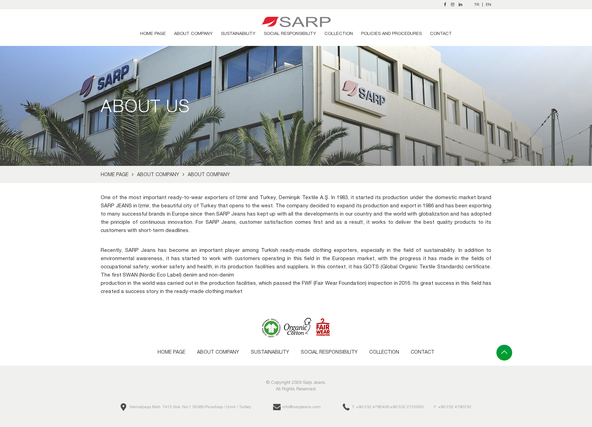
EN (488, 4)
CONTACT (441, 33)
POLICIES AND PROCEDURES (391, 33)
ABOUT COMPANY (193, 33)
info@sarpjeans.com (301, 406)
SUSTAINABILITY (238, 33)
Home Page (114, 174)
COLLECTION (338, 33)
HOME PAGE (153, 33)
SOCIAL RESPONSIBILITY (290, 33)
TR (476, 4)
